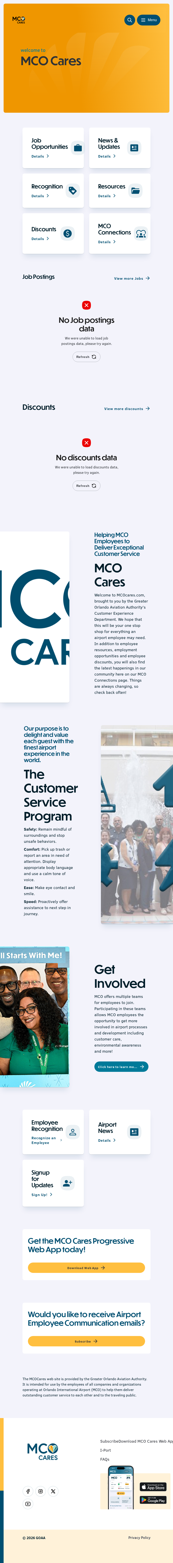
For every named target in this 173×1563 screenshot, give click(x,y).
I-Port (105, 1450)
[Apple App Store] (153, 1487)
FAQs (104, 1459)
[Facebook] (28, 1491)
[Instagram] (40, 1491)
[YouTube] (28, 1504)
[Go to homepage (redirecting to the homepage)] (19, 20)
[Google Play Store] (153, 1500)
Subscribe (109, 1441)
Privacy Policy (139, 1537)
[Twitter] (53, 1491)
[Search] (129, 20)
